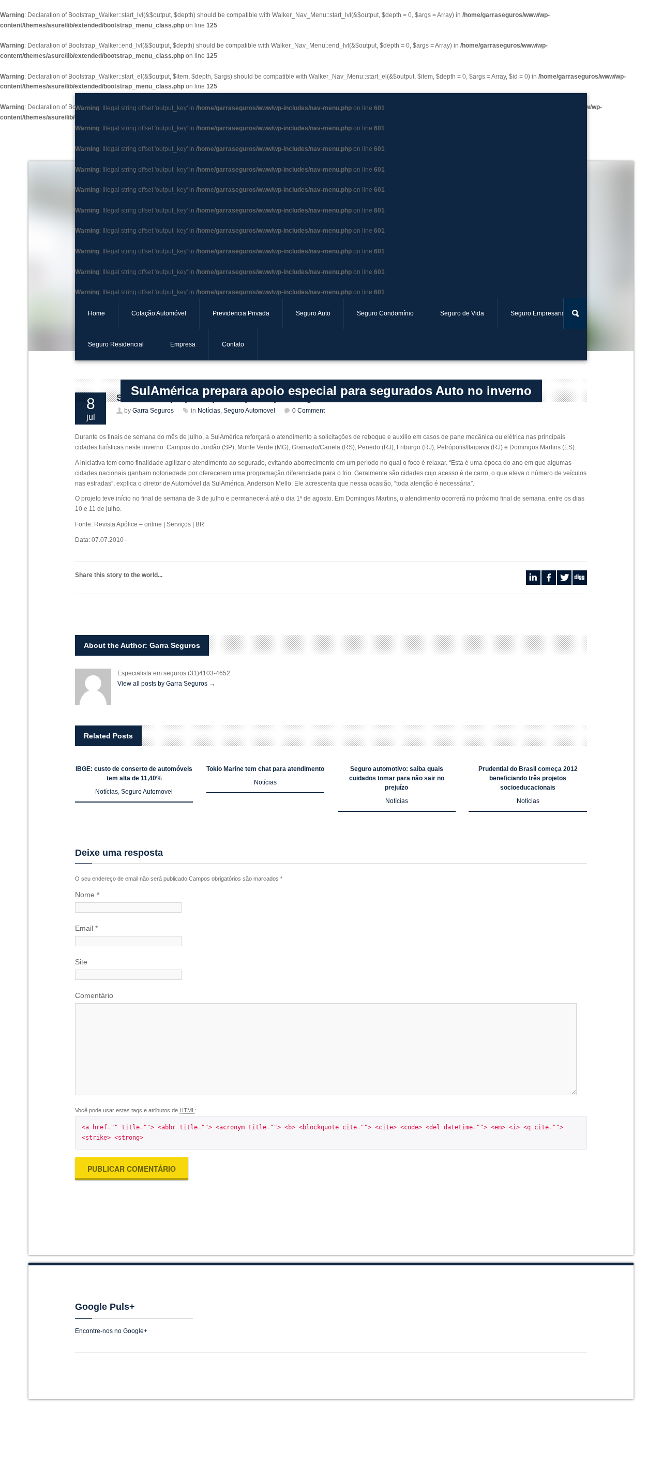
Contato (233, 344)
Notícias (106, 791)
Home (96, 313)
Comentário (94, 995)
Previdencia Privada (241, 313)
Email (86, 928)
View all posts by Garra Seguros (166, 683)
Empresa (182, 344)
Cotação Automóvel (158, 313)
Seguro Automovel (147, 791)
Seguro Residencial (116, 344)
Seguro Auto (313, 313)
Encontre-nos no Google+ (111, 1331)
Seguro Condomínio (385, 313)
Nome (87, 894)
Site (81, 962)
